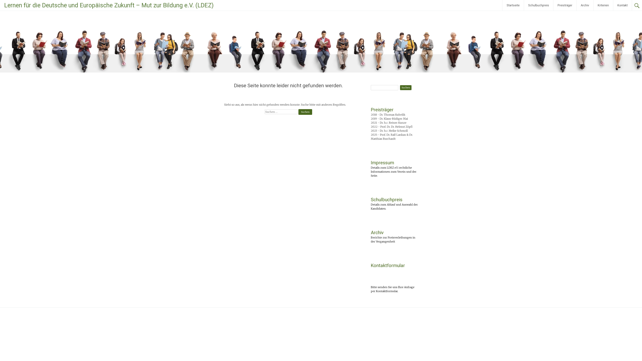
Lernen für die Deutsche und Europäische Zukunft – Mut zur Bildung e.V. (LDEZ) (109, 5)
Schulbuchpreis (538, 5)
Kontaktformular (388, 265)
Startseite (513, 5)
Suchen (406, 87)
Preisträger (565, 5)
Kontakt (622, 5)
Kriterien (603, 5)
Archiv (585, 5)
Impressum (382, 162)
